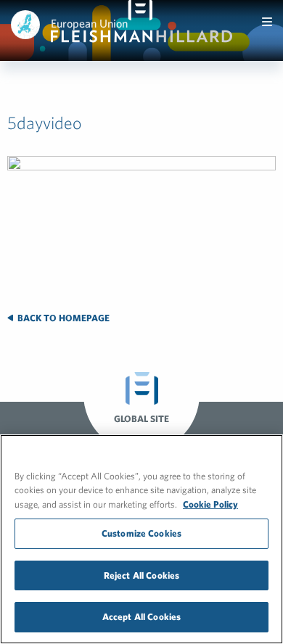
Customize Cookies (141, 533)
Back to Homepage (62, 318)
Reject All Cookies (141, 575)
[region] (141, 539)
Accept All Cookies (141, 616)
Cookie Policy (210, 504)
